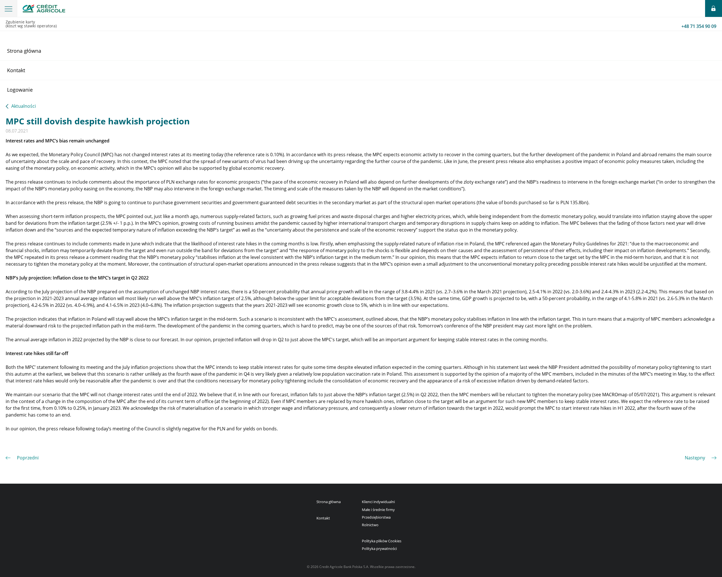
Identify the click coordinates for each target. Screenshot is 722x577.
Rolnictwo (370, 524)
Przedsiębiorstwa (376, 517)
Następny (695, 458)
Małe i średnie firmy (378, 509)
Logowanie (20, 89)
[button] (8, 8)
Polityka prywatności (379, 548)
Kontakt (16, 70)
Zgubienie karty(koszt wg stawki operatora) (361, 24)
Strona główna (24, 50)
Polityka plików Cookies (381, 540)
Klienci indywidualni (378, 501)
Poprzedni (28, 458)
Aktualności (23, 106)
